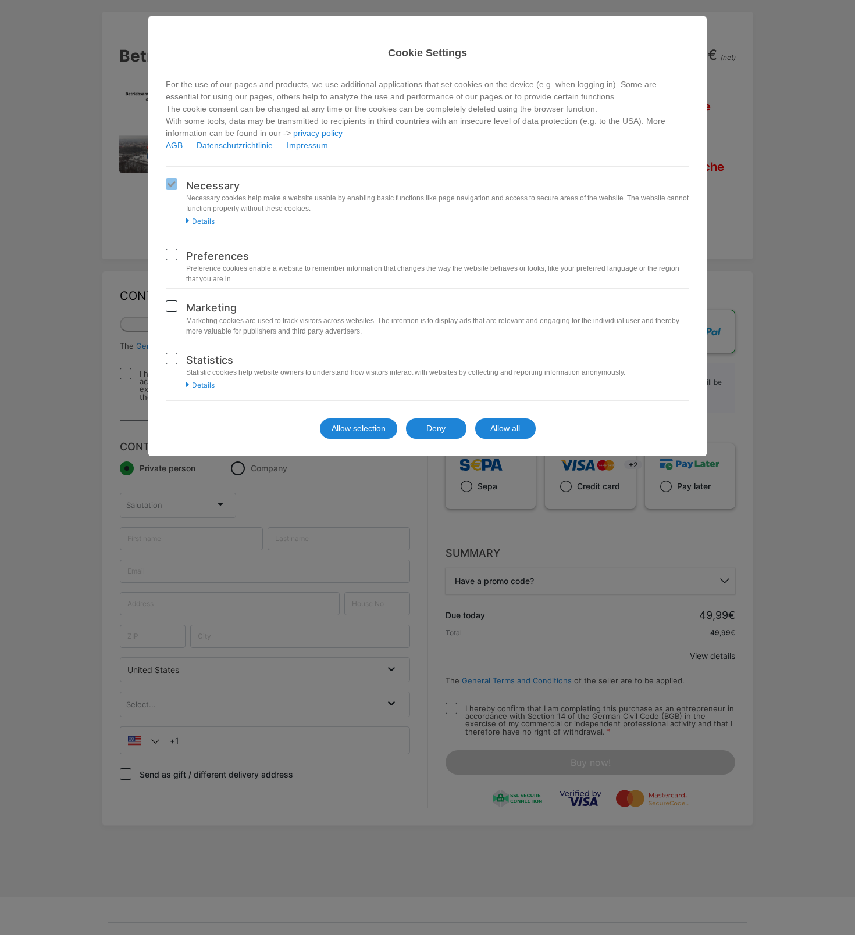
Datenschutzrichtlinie (235, 145)
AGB (174, 145)
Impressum (307, 145)
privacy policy (318, 133)
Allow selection (359, 428)
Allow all (505, 428)
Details (203, 221)
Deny (436, 428)
